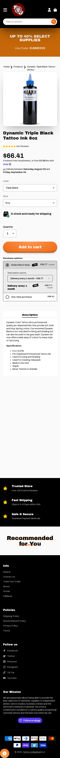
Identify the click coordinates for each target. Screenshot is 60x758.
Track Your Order (12, 581)
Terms (6, 630)
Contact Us (9, 576)
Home (7, 67)
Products (18, 67)
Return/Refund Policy (14, 621)
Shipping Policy (11, 616)
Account (49, 10)
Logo (18, 9)
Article (6, 591)
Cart (55, 10)
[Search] (53, 21)
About (6, 586)
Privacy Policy (10, 625)
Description (30, 315)
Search (6, 572)
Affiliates (7, 596)
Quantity (8, 227)
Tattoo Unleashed (32, 752)
